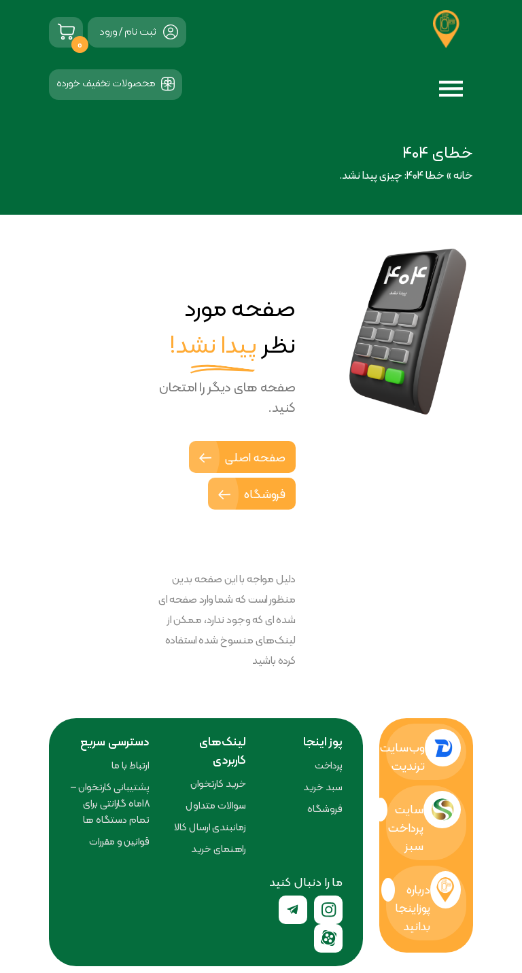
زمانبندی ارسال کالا (210, 827)
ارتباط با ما (130, 765)
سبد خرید (323, 787)
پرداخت (329, 765)
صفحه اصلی (253, 456)
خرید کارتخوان (218, 783)
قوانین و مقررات (119, 841)
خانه (463, 175)
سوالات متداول (216, 805)
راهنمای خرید (218, 848)
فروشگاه (263, 493)
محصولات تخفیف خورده (107, 82)
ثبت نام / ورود (127, 31)
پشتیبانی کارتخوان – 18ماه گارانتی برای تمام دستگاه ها (110, 803)
